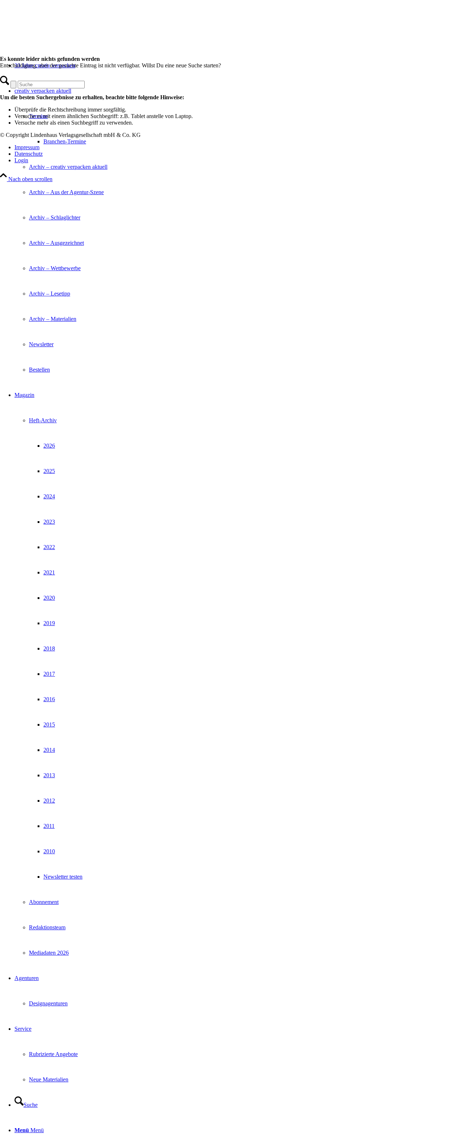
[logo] (54, 34)
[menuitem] (238, 230)
